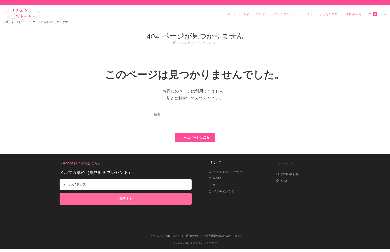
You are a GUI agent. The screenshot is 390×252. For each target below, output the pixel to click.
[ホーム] (174, 42)
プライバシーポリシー (164, 236)
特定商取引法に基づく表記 (223, 236)
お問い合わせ (290, 174)
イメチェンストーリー (228, 171)
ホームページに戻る (195, 137)
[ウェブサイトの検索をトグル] (385, 14)
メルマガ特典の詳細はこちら (80, 163)
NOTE (217, 178)
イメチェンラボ (223, 191)
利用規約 (192, 236)
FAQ (284, 180)
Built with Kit (126, 212)
